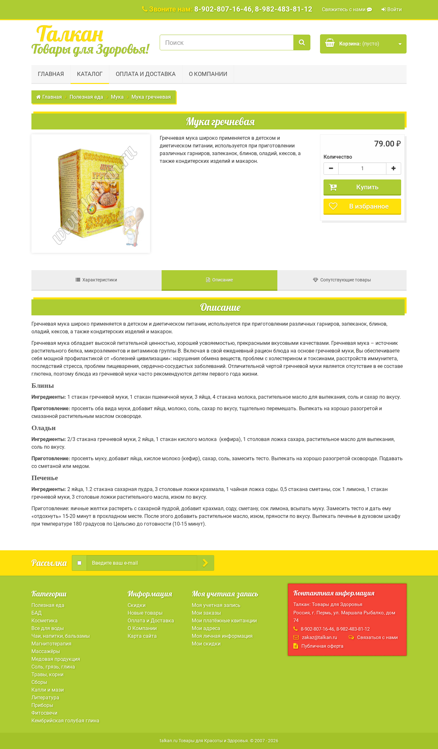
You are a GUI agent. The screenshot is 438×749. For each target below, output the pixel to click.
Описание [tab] (221, 279)
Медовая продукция (55, 659)
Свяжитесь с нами (344, 9)
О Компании (208, 74)
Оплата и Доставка (146, 74)
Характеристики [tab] (98, 279)
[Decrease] (331, 168)
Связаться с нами (377, 637)
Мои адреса (206, 628)
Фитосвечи (44, 713)
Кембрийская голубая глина (65, 721)
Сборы (39, 682)
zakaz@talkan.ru (319, 637)
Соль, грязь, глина (53, 667)
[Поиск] (301, 42)
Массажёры (45, 651)
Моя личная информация (222, 636)
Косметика (44, 621)
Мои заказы (206, 613)
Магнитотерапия (51, 644)
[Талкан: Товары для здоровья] (90, 41)
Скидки (137, 605)
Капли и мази (47, 690)
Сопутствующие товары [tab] (344, 279)
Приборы (42, 705)
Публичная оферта (322, 646)
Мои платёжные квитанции (224, 621)
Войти (394, 9)
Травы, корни (47, 674)
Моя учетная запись (216, 605)
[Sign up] (205, 563)
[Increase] (393, 168)
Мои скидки (206, 644)
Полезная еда (47, 605)
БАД (36, 613)
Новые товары (145, 613)
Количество (338, 157)
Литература (45, 698)
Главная (51, 74)
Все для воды (47, 628)
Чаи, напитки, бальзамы (60, 636)
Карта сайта (142, 636)
